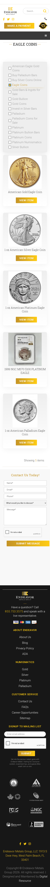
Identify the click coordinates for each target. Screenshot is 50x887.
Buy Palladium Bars (24, 75)
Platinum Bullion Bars (26, 132)
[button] (46, 36)
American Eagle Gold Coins (25, 68)
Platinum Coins (22, 137)
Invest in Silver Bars (24, 108)
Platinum (18, 127)
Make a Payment (19, 25)
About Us (25, 637)
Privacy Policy (25, 648)
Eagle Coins (19, 85)
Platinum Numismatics (27, 142)
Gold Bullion (20, 99)
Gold (25, 669)
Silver (25, 674)
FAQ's (25, 707)
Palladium (18, 113)
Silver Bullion (20, 147)
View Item (26, 200)
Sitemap (25, 718)
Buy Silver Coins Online (27, 80)
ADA (25, 654)
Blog (25, 642)
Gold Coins (19, 103)
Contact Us (25, 701)
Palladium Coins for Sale (25, 120)
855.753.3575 (14, 611)
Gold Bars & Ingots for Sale (26, 92)
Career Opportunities (25, 712)
